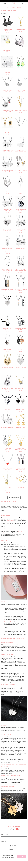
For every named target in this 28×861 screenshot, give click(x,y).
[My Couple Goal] (14, 3)
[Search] (23, 3)
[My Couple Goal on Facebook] (11, 846)
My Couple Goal (15, 849)
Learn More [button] (4, 859)
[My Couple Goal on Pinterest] (13, 846)
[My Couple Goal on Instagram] (15, 846)
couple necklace (10, 520)
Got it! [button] (21, 856)
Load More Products (14, 497)
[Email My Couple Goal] (17, 846)
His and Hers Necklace (9, 621)
